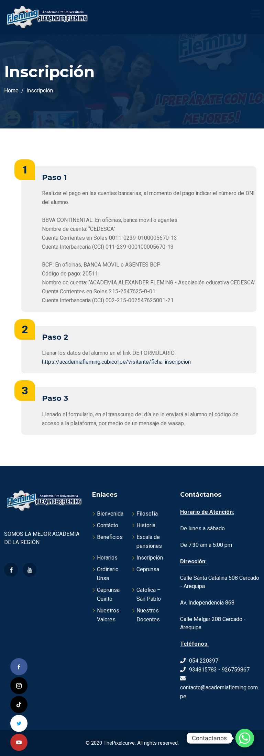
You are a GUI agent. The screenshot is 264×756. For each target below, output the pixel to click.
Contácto (107, 525)
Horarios (107, 557)
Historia (145, 525)
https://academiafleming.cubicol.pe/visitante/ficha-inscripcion (116, 362)
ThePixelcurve (119, 743)
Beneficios (110, 537)
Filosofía (147, 513)
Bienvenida (110, 513)
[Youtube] (29, 570)
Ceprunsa (147, 569)
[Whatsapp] (244, 738)
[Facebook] (11, 570)
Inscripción (149, 557)
